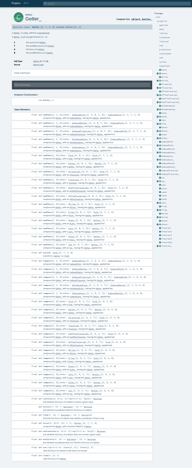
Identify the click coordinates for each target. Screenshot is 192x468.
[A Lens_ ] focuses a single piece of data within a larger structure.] (160, 203)
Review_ (165, 217)
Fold (163, 120)
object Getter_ (141, 19)
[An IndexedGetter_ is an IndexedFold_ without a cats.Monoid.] (160, 153)
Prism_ (164, 210)
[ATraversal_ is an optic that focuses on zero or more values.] (160, 88)
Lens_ (164, 203)
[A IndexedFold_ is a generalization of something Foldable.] (160, 145)
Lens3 (164, 192)
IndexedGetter (168, 149)
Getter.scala (38, 64)
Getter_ (165, 131)
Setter (164, 221)
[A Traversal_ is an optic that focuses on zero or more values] (160, 246)
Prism (164, 206)
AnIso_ (164, 117)
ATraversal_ (167, 88)
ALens (164, 70)
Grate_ (164, 138)
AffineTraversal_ (169, 95)
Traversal (166, 228)
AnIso (164, 113)
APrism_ (165, 81)
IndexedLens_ (167, 160)
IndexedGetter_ (168, 153)
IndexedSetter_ (168, 167)
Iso (163, 178)
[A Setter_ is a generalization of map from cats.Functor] (160, 224)
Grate (164, 135)
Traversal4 (166, 239)
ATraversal (166, 84)
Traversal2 (166, 232)
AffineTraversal (169, 91)
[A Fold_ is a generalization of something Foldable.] (160, 124)
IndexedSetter (168, 163)
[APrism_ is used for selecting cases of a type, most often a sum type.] (160, 81)
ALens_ (164, 73)
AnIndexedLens (168, 106)
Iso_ (163, 181)
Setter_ (165, 224)
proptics (28, 14)
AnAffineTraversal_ (170, 102)
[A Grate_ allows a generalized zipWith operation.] (160, 138)
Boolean (97, 398)
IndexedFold (167, 142)
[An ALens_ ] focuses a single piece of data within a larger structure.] (160, 73)
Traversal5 (166, 242)
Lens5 (164, 199)
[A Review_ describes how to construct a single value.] (160, 217)
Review (164, 214)
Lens (163, 185)
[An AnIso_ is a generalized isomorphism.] (160, 117)
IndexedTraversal (169, 171)
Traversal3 (166, 235)
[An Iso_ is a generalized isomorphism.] (160, 181)
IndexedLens (167, 156)
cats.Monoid (43, 32)
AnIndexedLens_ (168, 109)
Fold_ (164, 124)
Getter (164, 127)
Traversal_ (166, 246)
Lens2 (164, 189)
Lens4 (164, 196)
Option (85, 415)
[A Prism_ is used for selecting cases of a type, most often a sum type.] (160, 210)
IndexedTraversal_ (170, 174)
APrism (164, 77)
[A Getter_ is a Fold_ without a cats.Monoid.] (160, 131)
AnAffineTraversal (170, 99)
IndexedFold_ (167, 145)
